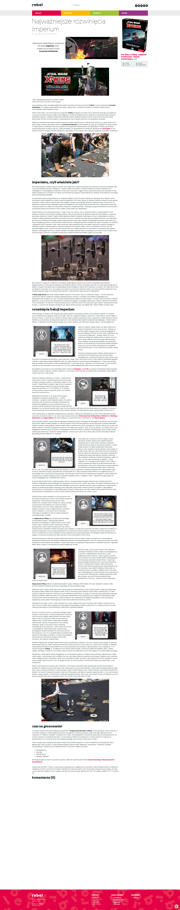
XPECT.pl (41, 904)
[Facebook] (136, 5)
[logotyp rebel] (38, 4)
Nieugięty (77, 369)
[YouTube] (144, 5)
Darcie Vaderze (100, 418)
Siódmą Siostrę (96, 416)
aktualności (97, 13)
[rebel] (38, 896)
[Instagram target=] (141, 5)
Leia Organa (106, 129)
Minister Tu (105, 416)
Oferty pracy (117, 904)
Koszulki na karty (118, 901)
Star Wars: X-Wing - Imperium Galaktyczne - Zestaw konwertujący (134, 56)
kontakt (124, 13)
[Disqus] (90, 807)
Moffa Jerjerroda (84, 416)
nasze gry (38, 13)
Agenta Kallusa (48, 418)
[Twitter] (139, 5)
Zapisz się (135, 897)
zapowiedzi (68, 13)
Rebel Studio (117, 902)
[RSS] (147, 5)
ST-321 (87, 369)
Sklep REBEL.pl (117, 897)
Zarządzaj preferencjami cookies (176, 906)
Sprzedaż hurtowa (118, 899)
